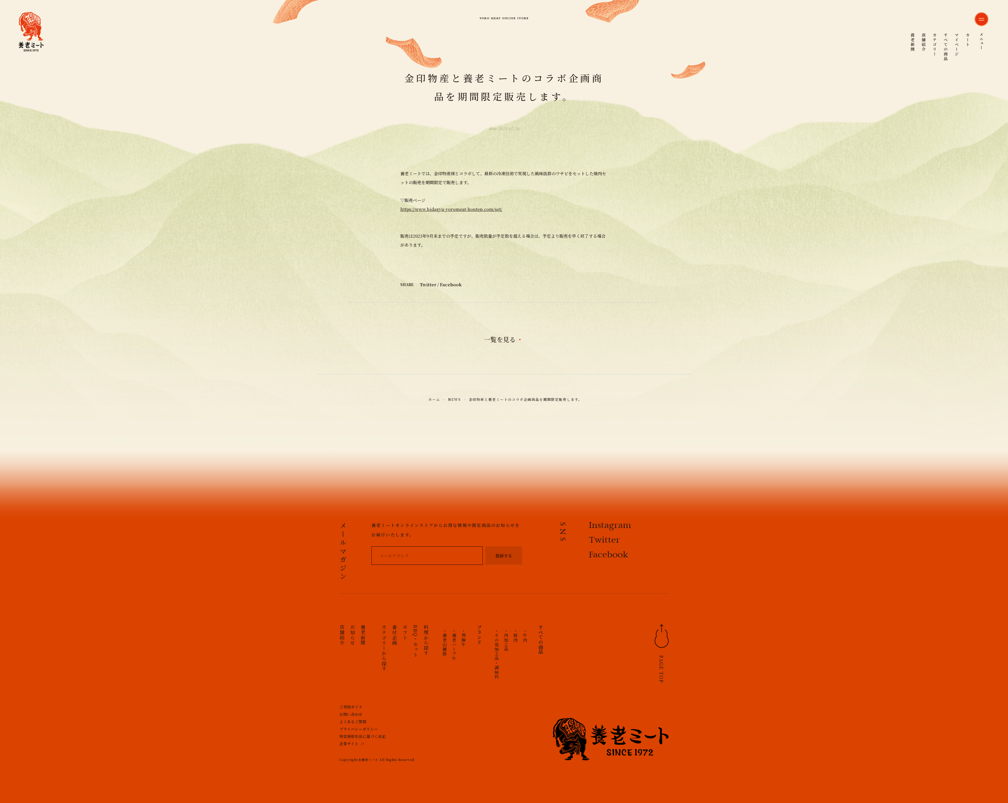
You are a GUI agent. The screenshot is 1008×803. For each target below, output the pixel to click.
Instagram (610, 526)
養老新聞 (912, 42)
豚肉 (515, 637)
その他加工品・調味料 (497, 656)
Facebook (451, 285)
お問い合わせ (351, 714)
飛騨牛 (463, 640)
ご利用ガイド (351, 706)
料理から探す (426, 640)
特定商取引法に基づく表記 (362, 736)
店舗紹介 (923, 42)
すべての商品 (945, 47)
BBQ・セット (415, 641)
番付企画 (394, 635)
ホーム (434, 399)
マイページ (956, 44)
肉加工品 (506, 642)
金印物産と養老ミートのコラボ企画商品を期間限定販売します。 (525, 399)
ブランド (479, 635)
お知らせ (352, 635)
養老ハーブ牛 (454, 647)
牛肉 (525, 637)
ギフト (405, 632)
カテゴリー (934, 44)
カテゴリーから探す (384, 648)
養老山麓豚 (445, 644)
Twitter (428, 285)
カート (967, 40)
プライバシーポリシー (358, 729)
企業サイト (349, 743)
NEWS (454, 399)
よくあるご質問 (352, 721)
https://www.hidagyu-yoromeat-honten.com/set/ (451, 209)
